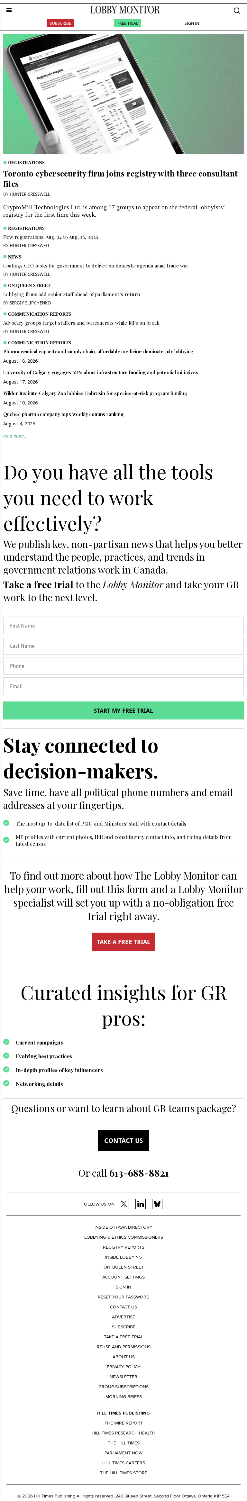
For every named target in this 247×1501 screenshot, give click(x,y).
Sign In (192, 23)
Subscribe (60, 23)
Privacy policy (124, 1367)
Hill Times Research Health (123, 1433)
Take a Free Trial (123, 1337)
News (14, 257)
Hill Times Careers (123, 1463)
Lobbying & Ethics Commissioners (123, 1237)
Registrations (26, 162)
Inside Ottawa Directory (123, 1227)
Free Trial (127, 23)
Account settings (123, 1277)
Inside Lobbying (123, 1257)
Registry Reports (123, 1247)
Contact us (123, 1140)
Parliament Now (123, 1453)
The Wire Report (124, 1423)
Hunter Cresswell (30, 194)
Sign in (123, 1287)
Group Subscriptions (123, 1386)
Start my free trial (123, 710)
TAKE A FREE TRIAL (123, 942)
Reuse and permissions (124, 1347)
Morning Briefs (123, 1396)
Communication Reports (39, 314)
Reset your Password (124, 1297)
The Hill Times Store (123, 1473)
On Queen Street (29, 285)
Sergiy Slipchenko (30, 303)
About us (124, 1357)
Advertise (123, 1317)
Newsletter (123, 1376)
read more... (15, 436)
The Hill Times (124, 1443)
